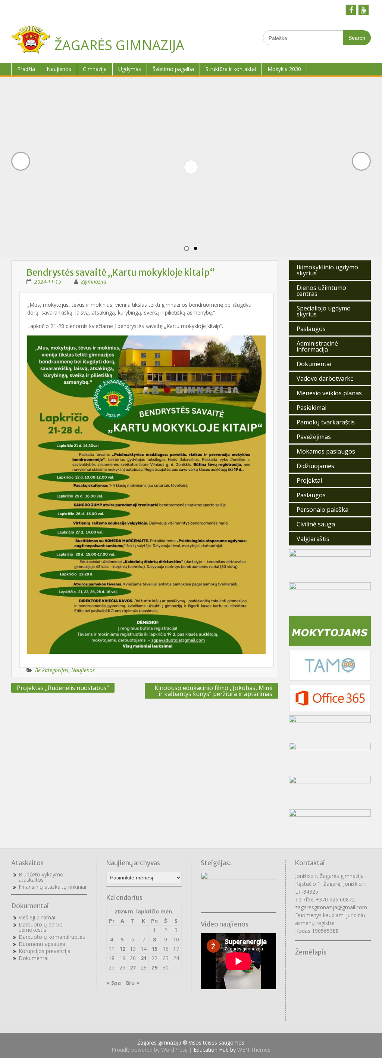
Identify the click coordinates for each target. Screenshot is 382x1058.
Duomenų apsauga (42, 943)
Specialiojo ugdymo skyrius (324, 311)
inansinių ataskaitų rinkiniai (54, 886)
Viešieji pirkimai (37, 917)
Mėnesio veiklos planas (329, 393)
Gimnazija (95, 68)
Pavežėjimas (314, 437)
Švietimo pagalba (173, 68)
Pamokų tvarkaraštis (326, 422)
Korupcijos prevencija (45, 951)
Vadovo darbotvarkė (325, 378)
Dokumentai (314, 364)
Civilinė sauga (316, 524)
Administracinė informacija (317, 346)
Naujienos (59, 68)
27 (133, 967)
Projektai (309, 480)
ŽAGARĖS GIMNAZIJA (119, 45)
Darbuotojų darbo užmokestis (41, 927)
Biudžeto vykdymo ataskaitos (41, 877)
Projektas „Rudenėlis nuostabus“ (63, 688)
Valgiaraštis (313, 539)
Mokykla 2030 (284, 68)
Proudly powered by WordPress (150, 1049)
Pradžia (26, 68)
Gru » (132, 982)
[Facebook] (350, 9)
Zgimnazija (93, 281)
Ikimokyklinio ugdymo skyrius (327, 270)
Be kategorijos (51, 670)
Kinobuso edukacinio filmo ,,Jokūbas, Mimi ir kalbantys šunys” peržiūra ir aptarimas (213, 691)
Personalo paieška (322, 509)
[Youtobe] (363, 9)
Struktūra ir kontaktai (231, 68)
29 (154, 967)
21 (144, 958)
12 (122, 948)
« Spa (113, 982)
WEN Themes (253, 1049)
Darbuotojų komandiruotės (52, 936)
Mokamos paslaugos (326, 451)
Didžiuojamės (315, 466)
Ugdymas (129, 68)
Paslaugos (311, 329)
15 (154, 948)
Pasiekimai (311, 407)
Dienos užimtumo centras (321, 291)
